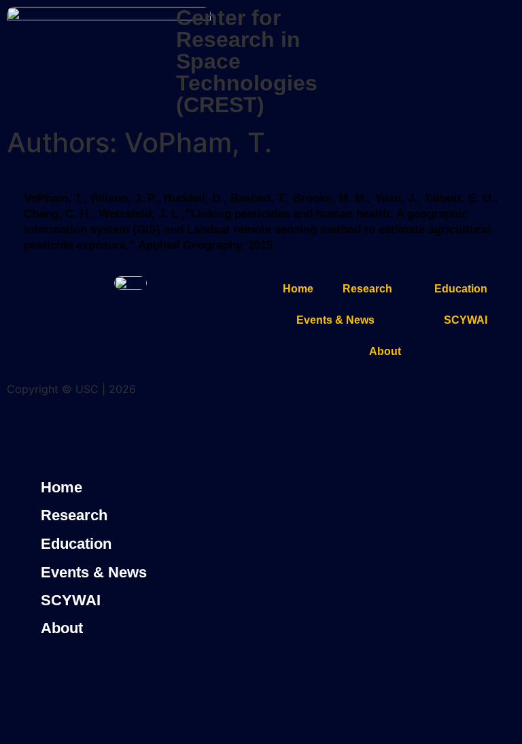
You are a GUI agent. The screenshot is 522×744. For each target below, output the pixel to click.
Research (367, 288)
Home (298, 288)
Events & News (335, 320)
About (385, 351)
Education (460, 288)
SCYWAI (465, 320)
